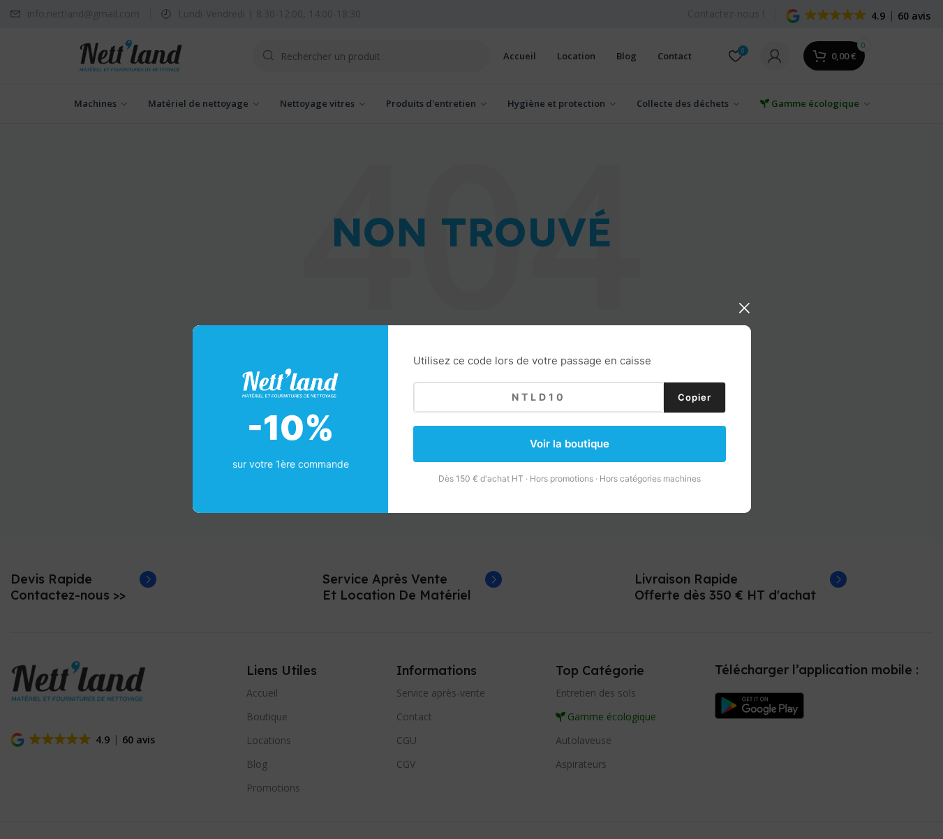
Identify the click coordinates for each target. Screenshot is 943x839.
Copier (694, 397)
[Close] (744, 307)
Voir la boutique (569, 443)
